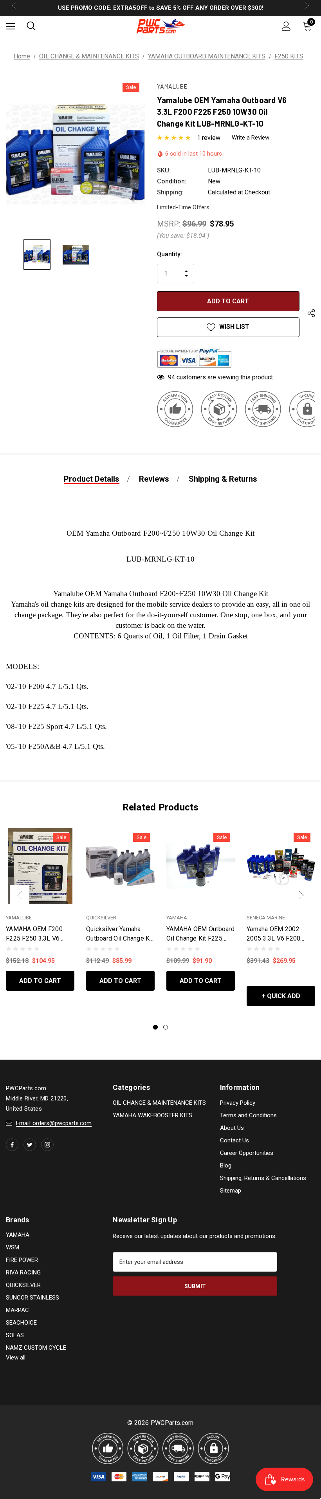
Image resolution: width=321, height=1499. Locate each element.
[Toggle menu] (10, 26)
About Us (232, 1127)
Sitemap (230, 1190)
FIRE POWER (22, 1259)
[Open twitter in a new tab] (29, 1144)
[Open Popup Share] (311, 314)
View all (15, 1357)
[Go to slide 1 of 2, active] (155, 1027)
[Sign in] (286, 26)
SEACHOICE (21, 1322)
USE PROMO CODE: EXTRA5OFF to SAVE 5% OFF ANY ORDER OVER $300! (160, 7)
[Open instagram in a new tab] (47, 1144)
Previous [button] (19, 895)
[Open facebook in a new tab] (12, 1144)
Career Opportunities (246, 1152)
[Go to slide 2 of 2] (165, 1027)
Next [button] (301, 895)
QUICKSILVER (23, 1285)
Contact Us (234, 1140)
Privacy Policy (237, 1102)
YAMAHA (17, 1234)
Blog (225, 1165)
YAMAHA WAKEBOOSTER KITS (152, 1115)
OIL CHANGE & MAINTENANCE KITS (159, 1102)
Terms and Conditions (248, 1115)
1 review (208, 137)
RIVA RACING (23, 1272)
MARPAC (17, 1310)
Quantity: (169, 254)
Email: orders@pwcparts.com (54, 1123)
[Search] (31, 26)
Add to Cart (40, 980)
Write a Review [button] (250, 137)
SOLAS (15, 1335)
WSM (12, 1247)
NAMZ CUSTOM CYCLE (36, 1347)
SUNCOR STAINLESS (32, 1297)
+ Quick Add (280, 996)
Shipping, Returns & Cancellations (263, 1178)
